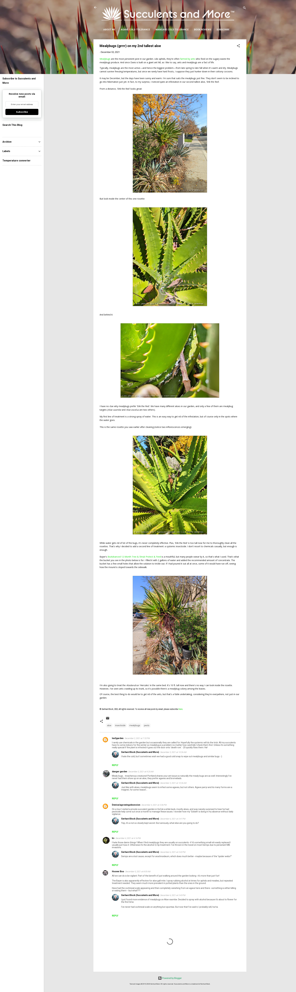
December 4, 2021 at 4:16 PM (128, 838)
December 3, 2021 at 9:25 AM (141, 771)
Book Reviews (202, 29)
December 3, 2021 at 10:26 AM (173, 752)
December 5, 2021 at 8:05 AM (137, 871)
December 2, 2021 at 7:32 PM (137, 738)
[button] (238, 46)
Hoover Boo (118, 871)
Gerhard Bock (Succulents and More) (140, 752)
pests (146, 725)
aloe (109, 725)
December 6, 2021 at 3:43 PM (172, 895)
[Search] (244, 8)
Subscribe (223, 29)
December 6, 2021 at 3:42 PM (172, 852)
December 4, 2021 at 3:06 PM (154, 805)
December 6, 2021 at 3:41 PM (172, 819)
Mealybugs (105, 58)
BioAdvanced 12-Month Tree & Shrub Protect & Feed (134, 556)
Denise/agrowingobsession (126, 805)
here (181, 709)
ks (113, 838)
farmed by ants (187, 58)
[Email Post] (107, 719)
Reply (115, 765)
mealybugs (134, 725)
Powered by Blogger (172, 978)
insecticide (120, 725)
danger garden (119, 771)
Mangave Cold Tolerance (172, 29)
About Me (109, 29)
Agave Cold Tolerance (135, 29)
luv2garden (117, 738)
